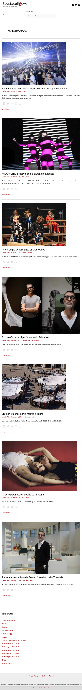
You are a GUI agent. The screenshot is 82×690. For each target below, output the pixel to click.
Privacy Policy (33, 676)
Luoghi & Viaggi (7, 634)
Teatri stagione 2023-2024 (10, 647)
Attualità (4, 624)
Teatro (4, 660)
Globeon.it (46, 687)
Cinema (4, 627)
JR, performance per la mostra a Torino (22, 414)
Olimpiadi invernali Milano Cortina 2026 (14, 640)
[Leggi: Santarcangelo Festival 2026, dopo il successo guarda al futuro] (34, 63)
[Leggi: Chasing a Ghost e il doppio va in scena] (39, 466)
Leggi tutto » (6, 109)
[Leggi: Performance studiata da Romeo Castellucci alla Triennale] (41, 547)
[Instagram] (79, 5)
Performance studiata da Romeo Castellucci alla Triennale (32, 577)
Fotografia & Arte (7, 630)
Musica (4, 637)
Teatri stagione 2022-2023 (10, 643)
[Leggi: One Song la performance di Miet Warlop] (34, 224)
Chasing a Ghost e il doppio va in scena (23, 494)
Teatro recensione (8, 663)
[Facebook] (73, 5)
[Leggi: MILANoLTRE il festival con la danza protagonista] (41, 144)
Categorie (29, 11)
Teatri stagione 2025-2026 (10, 653)
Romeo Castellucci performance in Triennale (25, 337)
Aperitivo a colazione (9, 620)
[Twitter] (76, 5)
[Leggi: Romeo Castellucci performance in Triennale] (41, 305)
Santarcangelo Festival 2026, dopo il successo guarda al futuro (35, 88)
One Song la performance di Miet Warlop (23, 249)
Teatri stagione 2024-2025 (10, 650)
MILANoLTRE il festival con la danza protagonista (28, 173)
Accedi (51, 676)
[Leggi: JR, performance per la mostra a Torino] (34, 387)
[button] (3, 14)
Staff (43, 676)
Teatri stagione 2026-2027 (10, 657)
